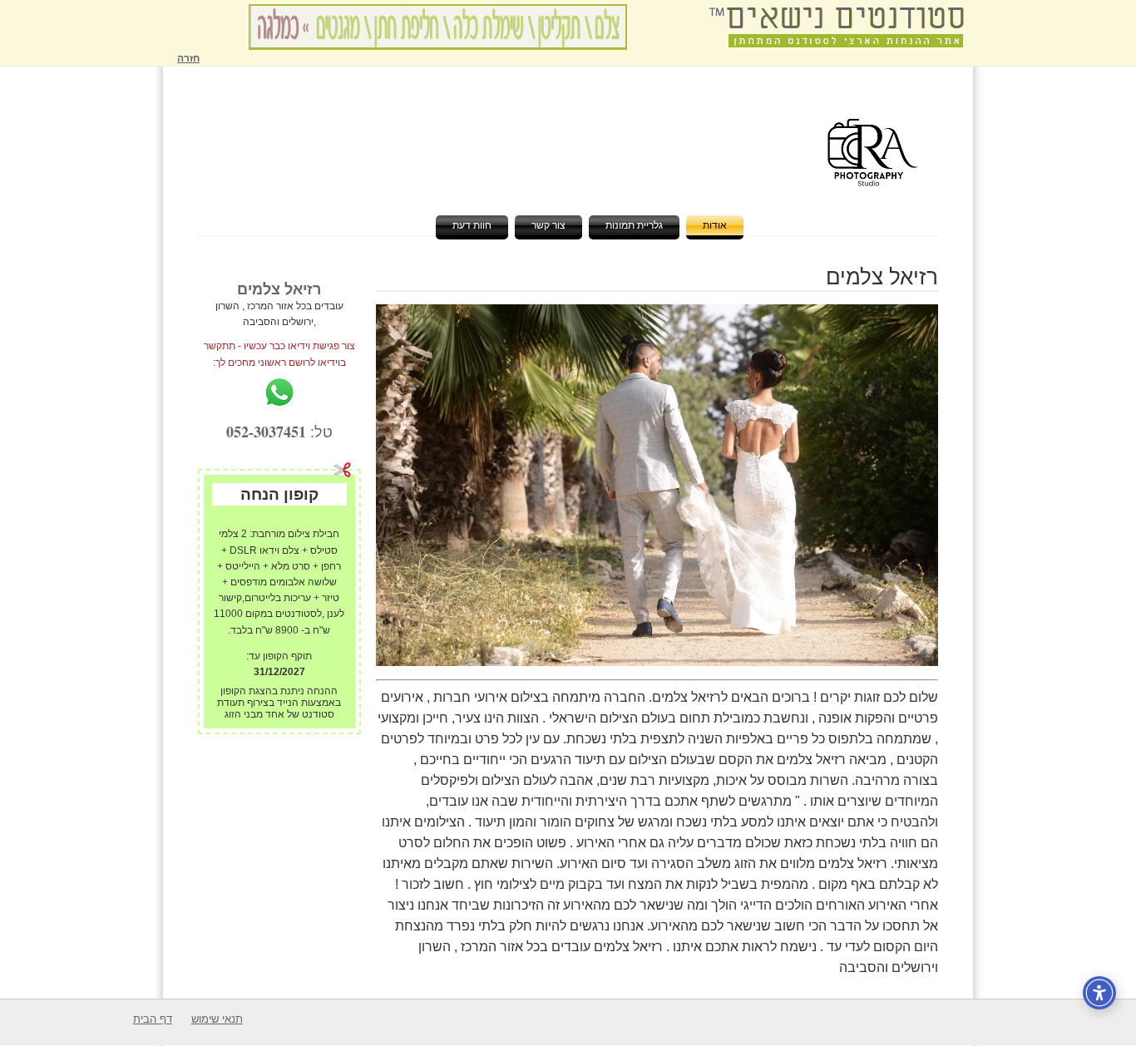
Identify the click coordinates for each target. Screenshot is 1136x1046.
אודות (715, 225)
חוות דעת (471, 225)
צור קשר (548, 225)
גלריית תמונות (634, 225)
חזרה (188, 58)
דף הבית (152, 1019)
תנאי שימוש (217, 1019)
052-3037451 (266, 431)
